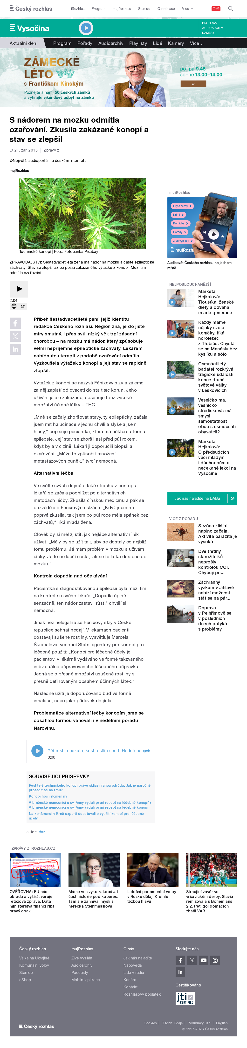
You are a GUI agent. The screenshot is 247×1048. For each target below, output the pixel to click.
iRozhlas (78, 9)
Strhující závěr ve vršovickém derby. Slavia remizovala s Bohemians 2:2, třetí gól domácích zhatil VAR (209, 901)
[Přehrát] (19, 289)
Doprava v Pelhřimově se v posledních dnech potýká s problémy (214, 618)
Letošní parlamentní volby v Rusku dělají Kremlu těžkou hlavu (151, 896)
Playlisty (138, 43)
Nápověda (133, 965)
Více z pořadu (183, 519)
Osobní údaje (172, 1023)
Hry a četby (180, 206)
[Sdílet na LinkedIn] (15, 349)
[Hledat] (230, 8)
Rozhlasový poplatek (142, 994)
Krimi (176, 214)
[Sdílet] (22, 306)
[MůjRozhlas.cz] (19, 171)
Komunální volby (34, 965)
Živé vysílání (181, 241)
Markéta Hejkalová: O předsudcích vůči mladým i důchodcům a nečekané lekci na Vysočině (217, 457)
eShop (25, 980)
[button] (147, 751)
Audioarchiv (212, 28)
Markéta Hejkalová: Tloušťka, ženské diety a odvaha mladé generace (216, 302)
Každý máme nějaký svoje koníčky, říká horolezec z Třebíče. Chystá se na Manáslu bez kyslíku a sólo (217, 338)
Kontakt (130, 987)
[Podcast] (14, 306)
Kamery (208, 33)
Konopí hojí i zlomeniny (48, 796)
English (222, 1023)
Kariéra (130, 980)
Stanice (144, 9)
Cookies (150, 1023)
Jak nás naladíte (138, 958)
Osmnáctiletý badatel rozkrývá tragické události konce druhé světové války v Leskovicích (215, 377)
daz (42, 832)
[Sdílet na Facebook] (15, 323)
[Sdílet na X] (15, 336)
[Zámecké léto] (123, 77)
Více (197, 43)
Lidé (157, 43)
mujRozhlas (122, 9)
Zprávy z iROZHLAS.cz (33, 848)
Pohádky (179, 223)
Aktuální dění (23, 43)
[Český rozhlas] (31, 8)
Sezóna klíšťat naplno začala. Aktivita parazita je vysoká (217, 533)
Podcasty (79, 972)
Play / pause (37, 751)
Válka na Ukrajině (34, 958)
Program (98, 9)
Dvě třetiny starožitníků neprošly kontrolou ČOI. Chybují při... (213, 562)
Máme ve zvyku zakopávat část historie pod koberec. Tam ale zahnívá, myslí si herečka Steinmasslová (93, 899)
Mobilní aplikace (85, 980)
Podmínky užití (199, 1023)
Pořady (85, 43)
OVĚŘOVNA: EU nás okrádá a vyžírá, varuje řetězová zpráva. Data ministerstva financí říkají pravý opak (33, 901)
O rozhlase (166, 9)
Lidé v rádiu (134, 972)
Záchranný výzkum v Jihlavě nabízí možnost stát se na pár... (216, 590)
